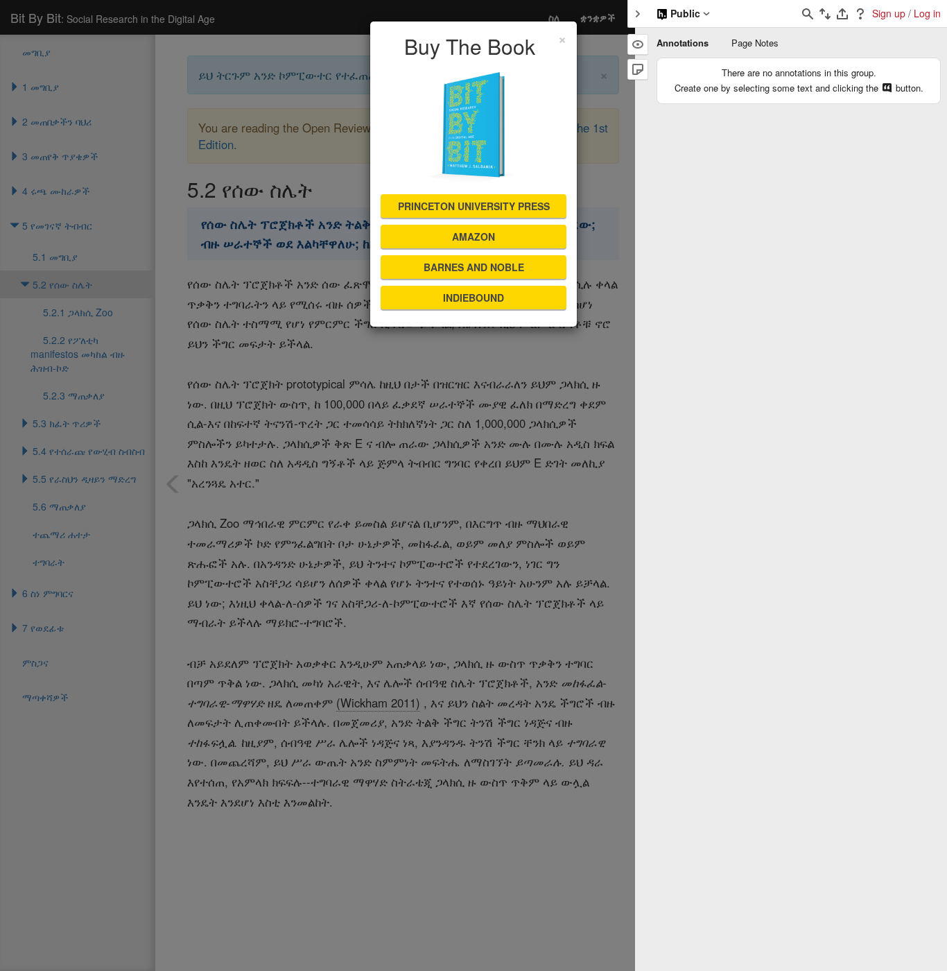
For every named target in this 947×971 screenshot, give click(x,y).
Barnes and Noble (474, 267)
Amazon (473, 236)
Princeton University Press (474, 206)
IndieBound (473, 297)
